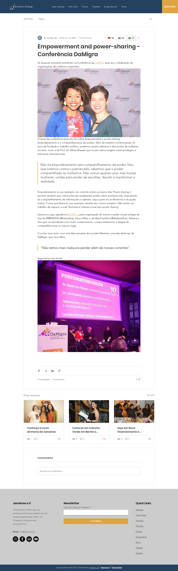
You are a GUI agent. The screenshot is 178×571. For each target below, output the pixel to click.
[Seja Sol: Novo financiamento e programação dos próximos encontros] (134, 411)
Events (139, 531)
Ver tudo (150, 395)
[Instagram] (15, 539)
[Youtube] (36, 539)
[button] (150, 19)
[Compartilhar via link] (59, 370)
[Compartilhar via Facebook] (39, 370)
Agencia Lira (94, 567)
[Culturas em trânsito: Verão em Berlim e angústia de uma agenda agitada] (89, 411)
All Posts (28, 18)
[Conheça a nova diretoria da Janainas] (44, 411)
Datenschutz (117, 567)
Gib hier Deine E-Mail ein (77, 507)
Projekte (139, 526)
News (41, 18)
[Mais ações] (138, 38)
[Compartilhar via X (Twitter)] (45, 370)
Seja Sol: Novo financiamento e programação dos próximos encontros (130, 430)
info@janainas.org (27, 531)
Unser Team (141, 515)
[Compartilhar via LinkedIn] (52, 370)
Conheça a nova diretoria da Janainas (41, 429)
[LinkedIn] (29, 539)
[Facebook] (22, 539)
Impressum (105, 567)
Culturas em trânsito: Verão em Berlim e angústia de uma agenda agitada (86, 430)
